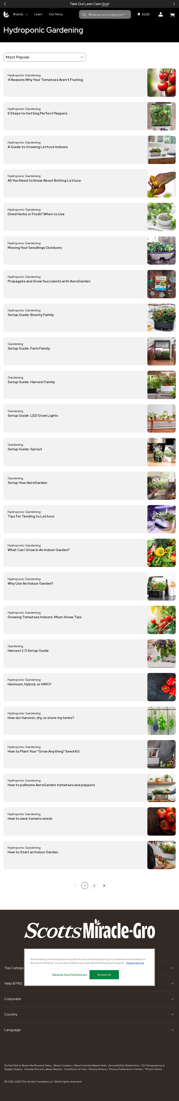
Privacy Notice (98, 1069)
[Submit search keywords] (84, 15)
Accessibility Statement (123, 1065)
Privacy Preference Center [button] (125, 1069)
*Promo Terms (153, 1069)
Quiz (105, 4)
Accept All (104, 974)
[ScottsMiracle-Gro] (6, 14)
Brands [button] (18, 14)
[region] (89, 967)
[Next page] (103, 885)
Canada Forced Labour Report (42, 1069)
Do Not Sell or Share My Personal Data (28, 1065)
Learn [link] (38, 14)
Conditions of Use (75, 1069)
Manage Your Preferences (69, 974)
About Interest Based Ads (90, 1065)
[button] (5, 4)
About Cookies (62, 1065)
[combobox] (105, 14)
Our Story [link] (56, 14)
